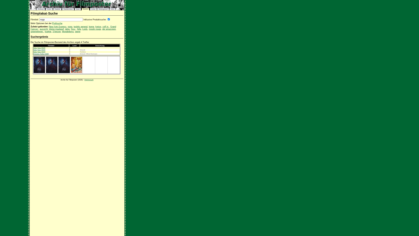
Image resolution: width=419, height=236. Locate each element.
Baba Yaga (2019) (39, 48)
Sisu (73, 29)
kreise (98, 26)
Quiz (78, 9)
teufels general (81, 26)
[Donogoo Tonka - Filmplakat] (76, 72)
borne (91, 26)
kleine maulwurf (56, 29)
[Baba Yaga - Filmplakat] (39, 72)
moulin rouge (95, 29)
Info (112, 9)
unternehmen (37, 31)
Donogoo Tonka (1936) (41, 54)
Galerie (57, 9)
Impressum (88, 80)
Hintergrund (103, 9)
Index (49, 9)
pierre (77, 31)
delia (67, 29)
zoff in (105, 26)
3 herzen (57, 31)
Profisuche (57, 23)
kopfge (48, 31)
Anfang (41, 9)
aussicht (44, 29)
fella (79, 29)
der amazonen (109, 29)
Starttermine (68, 9)
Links (93, 9)
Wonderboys (68, 31)
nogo (70, 26)
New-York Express (57, 26)
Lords (85, 29)
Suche (85, 9)
